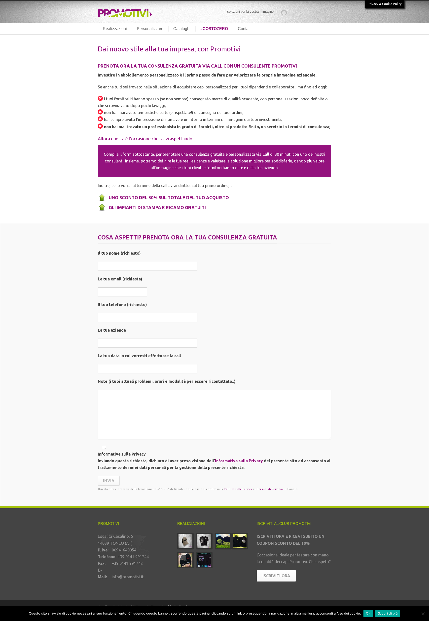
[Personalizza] (422, 613)
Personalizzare (150, 29)
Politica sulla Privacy (238, 489)
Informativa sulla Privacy (239, 461)
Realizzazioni (115, 29)
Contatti (244, 29)
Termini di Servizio (270, 489)
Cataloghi (181, 29)
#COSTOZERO (214, 29)
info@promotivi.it (127, 577)
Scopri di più (388, 613)
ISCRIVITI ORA (276, 576)
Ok (368, 613)
